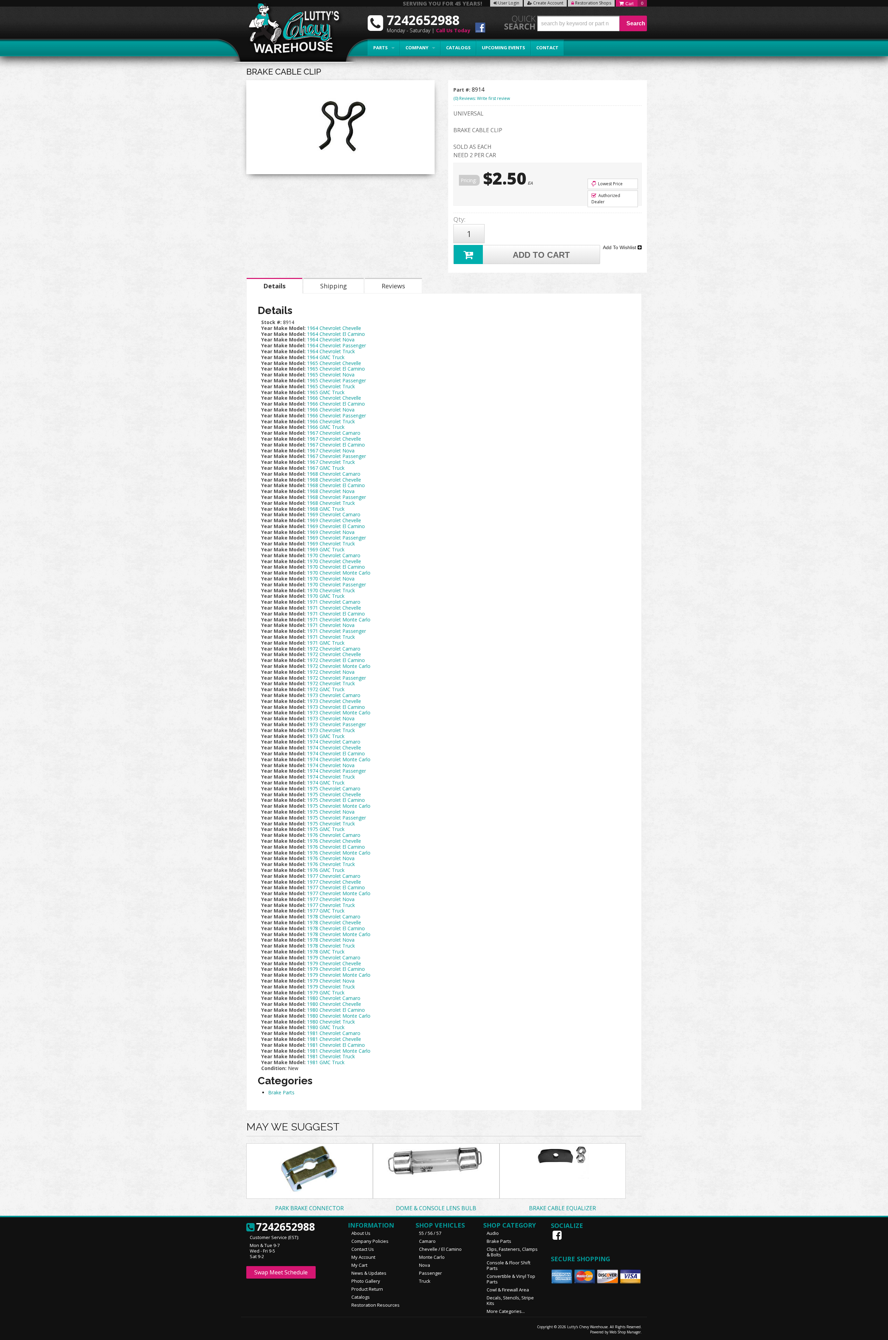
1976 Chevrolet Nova (331, 858)
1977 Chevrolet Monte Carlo (338, 893)
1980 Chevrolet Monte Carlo (338, 1015)
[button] (592, 23)
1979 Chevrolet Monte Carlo (338, 975)
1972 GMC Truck (325, 689)
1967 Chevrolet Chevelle (334, 438)
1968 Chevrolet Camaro (333, 473)
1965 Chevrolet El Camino (336, 368)
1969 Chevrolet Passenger (336, 537)
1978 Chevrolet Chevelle (334, 922)
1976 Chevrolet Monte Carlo (338, 852)
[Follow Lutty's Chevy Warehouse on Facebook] (480, 29)
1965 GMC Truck (325, 392)
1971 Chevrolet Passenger (336, 631)
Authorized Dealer (605, 199)
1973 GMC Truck (325, 736)
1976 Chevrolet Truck (331, 864)
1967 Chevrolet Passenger (336, 456)
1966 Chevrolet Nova (331, 409)
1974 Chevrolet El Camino (336, 753)
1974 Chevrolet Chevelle (334, 747)
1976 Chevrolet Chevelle (334, 841)
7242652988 (285, 1227)
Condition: (274, 1068)
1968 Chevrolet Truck (331, 503)
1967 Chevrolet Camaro (333, 433)
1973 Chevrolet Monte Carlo (338, 712)
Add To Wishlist (620, 247)
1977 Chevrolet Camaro (333, 876)
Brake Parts (281, 1092)
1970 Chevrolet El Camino (336, 566)
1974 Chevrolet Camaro (333, 741)
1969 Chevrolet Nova (331, 532)
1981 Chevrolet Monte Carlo (338, 1051)
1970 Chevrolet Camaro (333, 555)
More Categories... (506, 1311)
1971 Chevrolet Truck (331, 637)
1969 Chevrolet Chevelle (334, 520)
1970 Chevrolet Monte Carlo (338, 572)
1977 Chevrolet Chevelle (334, 882)
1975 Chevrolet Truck (331, 823)
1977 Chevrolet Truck (331, 905)
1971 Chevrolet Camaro (333, 602)
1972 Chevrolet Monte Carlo (338, 666)
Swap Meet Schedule (281, 1272)
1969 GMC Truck (325, 549)
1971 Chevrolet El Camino (336, 613)
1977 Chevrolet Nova (331, 899)
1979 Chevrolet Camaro (333, 957)
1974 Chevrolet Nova (331, 765)
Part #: (462, 89)
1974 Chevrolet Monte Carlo (338, 759)
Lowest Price (610, 184)
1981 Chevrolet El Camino (336, 1045)
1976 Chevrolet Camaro (333, 835)
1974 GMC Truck (325, 782)
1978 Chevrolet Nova (331, 939)
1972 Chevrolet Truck (331, 683)
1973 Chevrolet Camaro (333, 695)
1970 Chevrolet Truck (331, 590)
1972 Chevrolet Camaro (333, 648)
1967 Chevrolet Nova (331, 450)
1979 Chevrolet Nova (331, 980)
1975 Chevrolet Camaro (333, 788)
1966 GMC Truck (325, 427)
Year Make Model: (283, 328)
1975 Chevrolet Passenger (336, 817)
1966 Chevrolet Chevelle (334, 398)
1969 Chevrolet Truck (331, 543)
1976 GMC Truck (325, 870)
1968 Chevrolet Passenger (336, 497)
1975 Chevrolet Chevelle (334, 794)
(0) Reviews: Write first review (481, 98)
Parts (380, 47)
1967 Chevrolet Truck (331, 462)
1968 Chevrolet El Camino (336, 485)
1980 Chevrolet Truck (331, 1021)
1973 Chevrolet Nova (331, 718)
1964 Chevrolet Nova (331, 339)
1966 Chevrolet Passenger (336, 415)
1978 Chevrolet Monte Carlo (338, 934)
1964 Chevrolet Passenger (336, 345)
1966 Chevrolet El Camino (336, 403)
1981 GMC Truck (325, 1062)
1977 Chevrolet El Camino (336, 887)
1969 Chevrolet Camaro (333, 514)
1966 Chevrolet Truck (331, 421)
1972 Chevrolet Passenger (336, 678)
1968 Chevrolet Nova (331, 491)
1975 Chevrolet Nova (331, 811)
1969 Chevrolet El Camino (336, 526)
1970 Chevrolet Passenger (336, 584)
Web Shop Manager (625, 1332)
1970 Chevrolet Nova (331, 578)
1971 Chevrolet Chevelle (334, 607)
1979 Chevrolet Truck (331, 986)
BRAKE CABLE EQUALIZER (562, 1208)
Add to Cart (541, 255)
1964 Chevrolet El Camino (336, 334)
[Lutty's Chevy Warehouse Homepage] (290, 30)
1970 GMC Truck (325, 596)
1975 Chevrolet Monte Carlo (338, 806)
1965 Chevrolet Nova (331, 374)
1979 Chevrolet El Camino (336, 969)
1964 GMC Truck (325, 357)
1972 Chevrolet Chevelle (334, 654)
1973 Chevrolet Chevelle (334, 701)
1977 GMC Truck (325, 910)
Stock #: (272, 322)
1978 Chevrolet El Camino (336, 928)
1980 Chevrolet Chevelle (334, 1004)
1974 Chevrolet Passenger (336, 770)
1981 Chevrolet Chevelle (334, 1039)
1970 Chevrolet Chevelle (334, 561)
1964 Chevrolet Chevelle (334, 328)
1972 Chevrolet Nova (331, 672)
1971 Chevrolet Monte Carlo (338, 619)
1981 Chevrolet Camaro (333, 1033)
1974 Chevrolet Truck (331, 776)
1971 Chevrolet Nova (331, 625)
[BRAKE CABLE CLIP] (340, 128)
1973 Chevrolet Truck (331, 730)
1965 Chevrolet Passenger (336, 380)
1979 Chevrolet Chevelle (334, 963)
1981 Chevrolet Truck (331, 1056)
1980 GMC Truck (325, 1027)
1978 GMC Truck (325, 951)
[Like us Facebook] (558, 1235)
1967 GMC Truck (325, 468)
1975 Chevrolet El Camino (336, 800)
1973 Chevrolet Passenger (336, 724)
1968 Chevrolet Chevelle (334, 479)
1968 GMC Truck (325, 509)
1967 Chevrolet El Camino (336, 444)
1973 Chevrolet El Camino (336, 707)
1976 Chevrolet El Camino (336, 846)
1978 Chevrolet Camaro (333, 916)
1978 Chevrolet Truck (331, 945)
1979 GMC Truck (325, 992)
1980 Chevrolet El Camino (336, 1010)
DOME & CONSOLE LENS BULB (436, 1208)
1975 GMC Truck (325, 829)
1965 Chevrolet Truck (331, 386)
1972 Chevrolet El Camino (336, 660)
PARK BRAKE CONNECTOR (309, 1208)
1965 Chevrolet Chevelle (334, 363)
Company (416, 47)
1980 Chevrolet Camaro (333, 998)
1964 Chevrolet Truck (331, 351)
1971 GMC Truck (325, 642)
